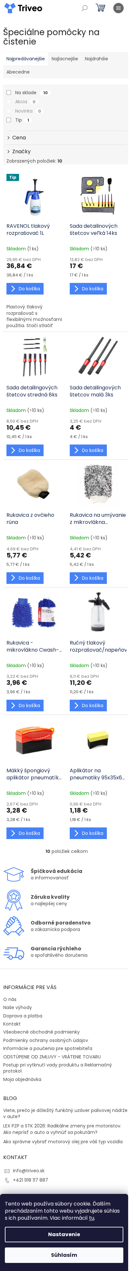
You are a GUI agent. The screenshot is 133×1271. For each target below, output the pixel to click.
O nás (9, 999)
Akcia (25, 101)
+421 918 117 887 (30, 1180)
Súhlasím (64, 1255)
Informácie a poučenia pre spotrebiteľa (47, 1048)
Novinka (28, 111)
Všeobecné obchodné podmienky (41, 1032)
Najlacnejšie (65, 58)
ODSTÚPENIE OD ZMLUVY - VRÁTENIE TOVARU (52, 1057)
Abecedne (18, 72)
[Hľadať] (84, 8)
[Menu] (118, 8)
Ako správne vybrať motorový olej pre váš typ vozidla (63, 1142)
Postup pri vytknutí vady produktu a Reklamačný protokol (57, 1068)
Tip (22, 120)
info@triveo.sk (29, 1170)
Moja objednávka (22, 1079)
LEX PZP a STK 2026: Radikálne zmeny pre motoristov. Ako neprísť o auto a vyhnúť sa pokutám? (62, 1129)
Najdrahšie (96, 58)
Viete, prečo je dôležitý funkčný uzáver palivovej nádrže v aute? (65, 1113)
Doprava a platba (22, 1016)
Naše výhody (17, 1007)
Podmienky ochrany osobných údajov (45, 1040)
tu (91, 1218)
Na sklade (31, 92)
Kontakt (12, 1024)
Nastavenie (64, 1234)
